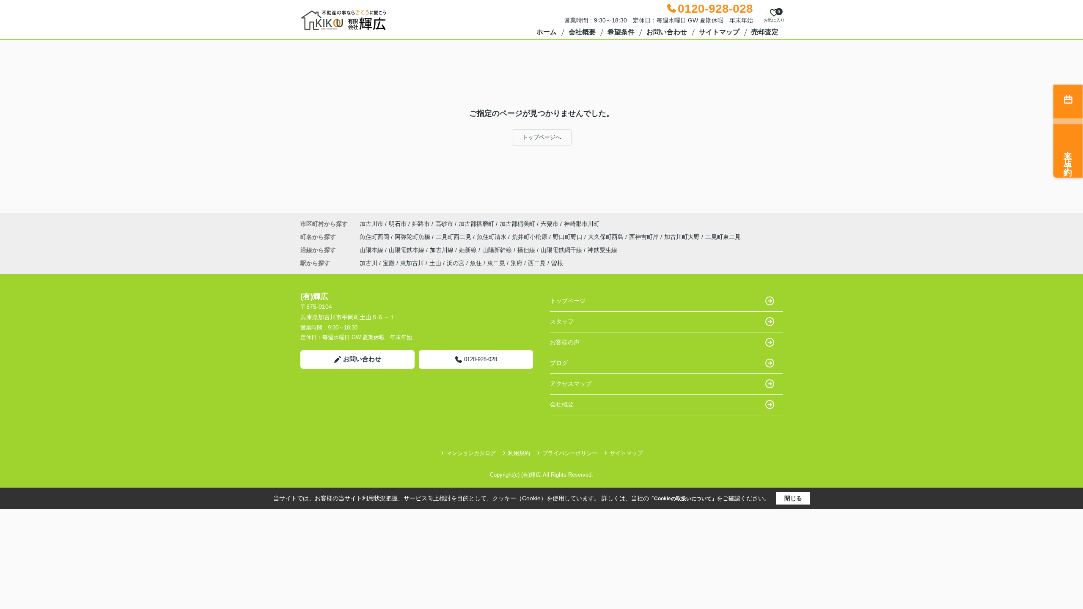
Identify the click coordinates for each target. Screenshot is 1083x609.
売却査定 (764, 32)
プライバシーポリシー (569, 453)
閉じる (793, 498)
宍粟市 (549, 223)
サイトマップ (719, 32)
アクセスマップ (570, 383)
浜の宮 (456, 263)
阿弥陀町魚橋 (413, 236)
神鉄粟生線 (602, 250)
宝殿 (389, 263)
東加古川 (412, 263)
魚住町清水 (492, 236)
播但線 (527, 250)
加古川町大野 (682, 236)
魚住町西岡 (375, 236)
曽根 (557, 263)
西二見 (537, 263)
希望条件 (621, 32)
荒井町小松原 (530, 236)
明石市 (398, 223)
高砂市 (444, 223)
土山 (435, 263)
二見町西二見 (454, 236)
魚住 (476, 263)
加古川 (368, 263)
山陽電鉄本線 (407, 250)
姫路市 (421, 223)
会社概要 (582, 32)
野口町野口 (568, 236)
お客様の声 (565, 342)
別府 (516, 263)
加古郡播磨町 (476, 223)
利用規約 (519, 453)
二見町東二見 (723, 236)
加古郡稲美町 (517, 223)
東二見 (496, 263)
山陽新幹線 (498, 250)
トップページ (567, 300)
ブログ (559, 362)
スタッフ (562, 321)
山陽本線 (372, 250)
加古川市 (371, 223)
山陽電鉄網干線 (562, 250)
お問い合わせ (666, 32)
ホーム (546, 32)
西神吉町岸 (644, 236)
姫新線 (468, 250)
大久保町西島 (606, 236)
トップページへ (541, 137)
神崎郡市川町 (581, 223)
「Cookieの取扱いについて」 (683, 499)
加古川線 (442, 250)
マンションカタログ (471, 453)
